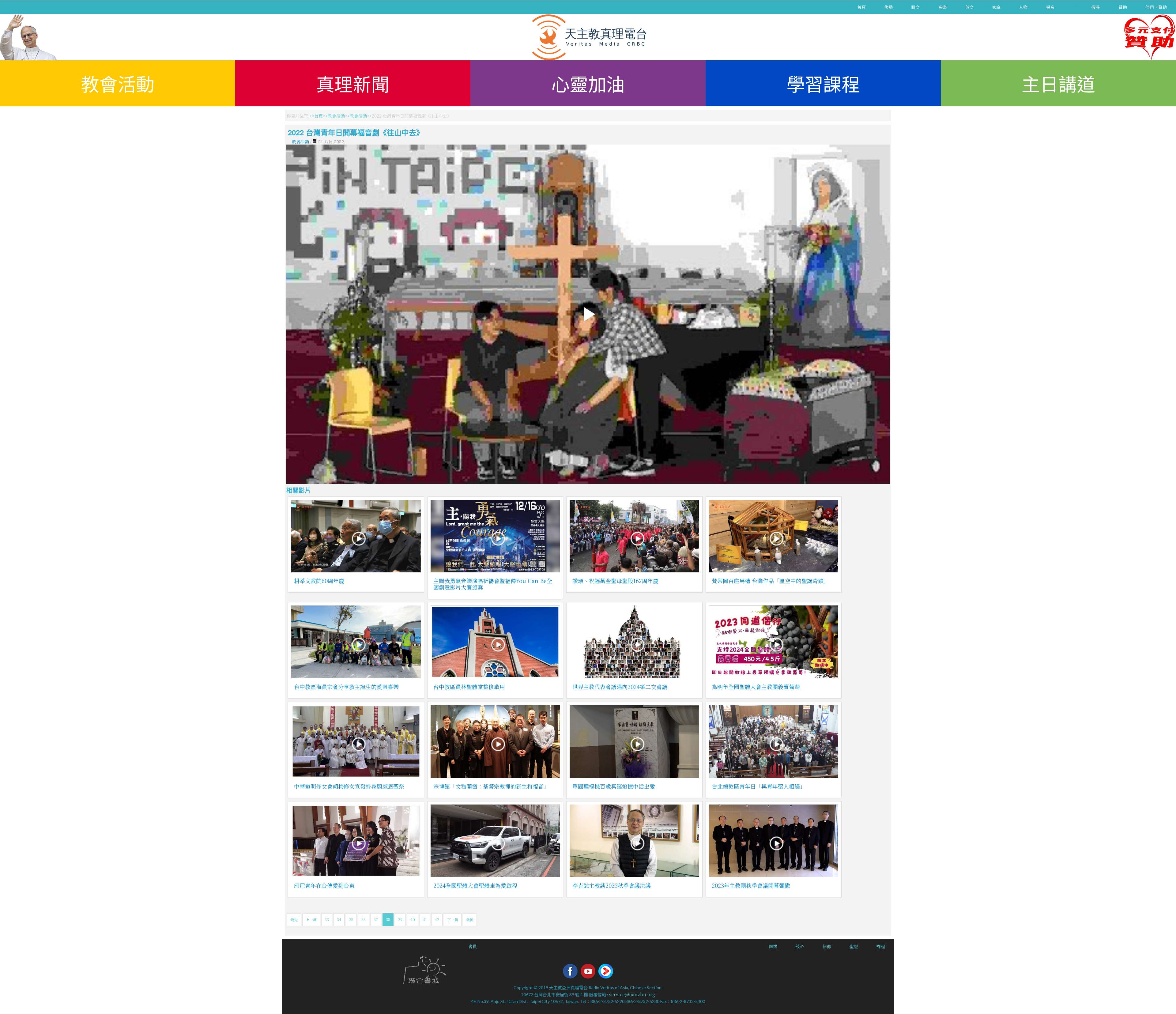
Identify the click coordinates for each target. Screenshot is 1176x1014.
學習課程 (823, 83)
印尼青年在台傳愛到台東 (324, 885)
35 (351, 919)
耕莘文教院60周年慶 (319, 581)
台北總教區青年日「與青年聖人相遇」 (758, 786)
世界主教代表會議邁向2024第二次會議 (619, 687)
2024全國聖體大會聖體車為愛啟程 (475, 885)
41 (425, 919)
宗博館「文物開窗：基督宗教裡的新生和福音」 (491, 786)
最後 (469, 919)
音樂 (942, 7)
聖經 (854, 946)
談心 (800, 946)
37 (376, 919)
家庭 (996, 7)
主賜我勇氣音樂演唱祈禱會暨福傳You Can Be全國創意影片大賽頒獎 (492, 584)
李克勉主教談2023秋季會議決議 (611, 885)
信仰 (827, 946)
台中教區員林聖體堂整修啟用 (469, 687)
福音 (1050, 7)
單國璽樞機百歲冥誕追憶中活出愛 (613, 786)
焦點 (888, 7)
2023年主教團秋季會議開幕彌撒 (751, 885)
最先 (294, 919)
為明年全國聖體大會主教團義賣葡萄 (756, 687)
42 (437, 919)
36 (363, 919)
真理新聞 (353, 83)
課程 (880, 946)
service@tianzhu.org (632, 994)
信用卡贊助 (1156, 7)
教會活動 (117, 83)
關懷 (773, 946)
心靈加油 (588, 83)
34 (339, 919)
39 (400, 919)
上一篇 (311, 919)
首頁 (861, 7)
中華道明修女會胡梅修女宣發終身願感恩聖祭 (349, 786)
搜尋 (1095, 7)
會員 (472, 946)
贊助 (1122, 7)
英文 (969, 7)
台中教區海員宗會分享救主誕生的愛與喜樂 (346, 687)
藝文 (915, 7)
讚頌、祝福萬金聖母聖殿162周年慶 (615, 581)
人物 (1023, 7)
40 (412, 919)
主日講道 (1058, 83)
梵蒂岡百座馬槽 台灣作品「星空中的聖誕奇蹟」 (770, 581)
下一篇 (452, 919)
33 (327, 919)
